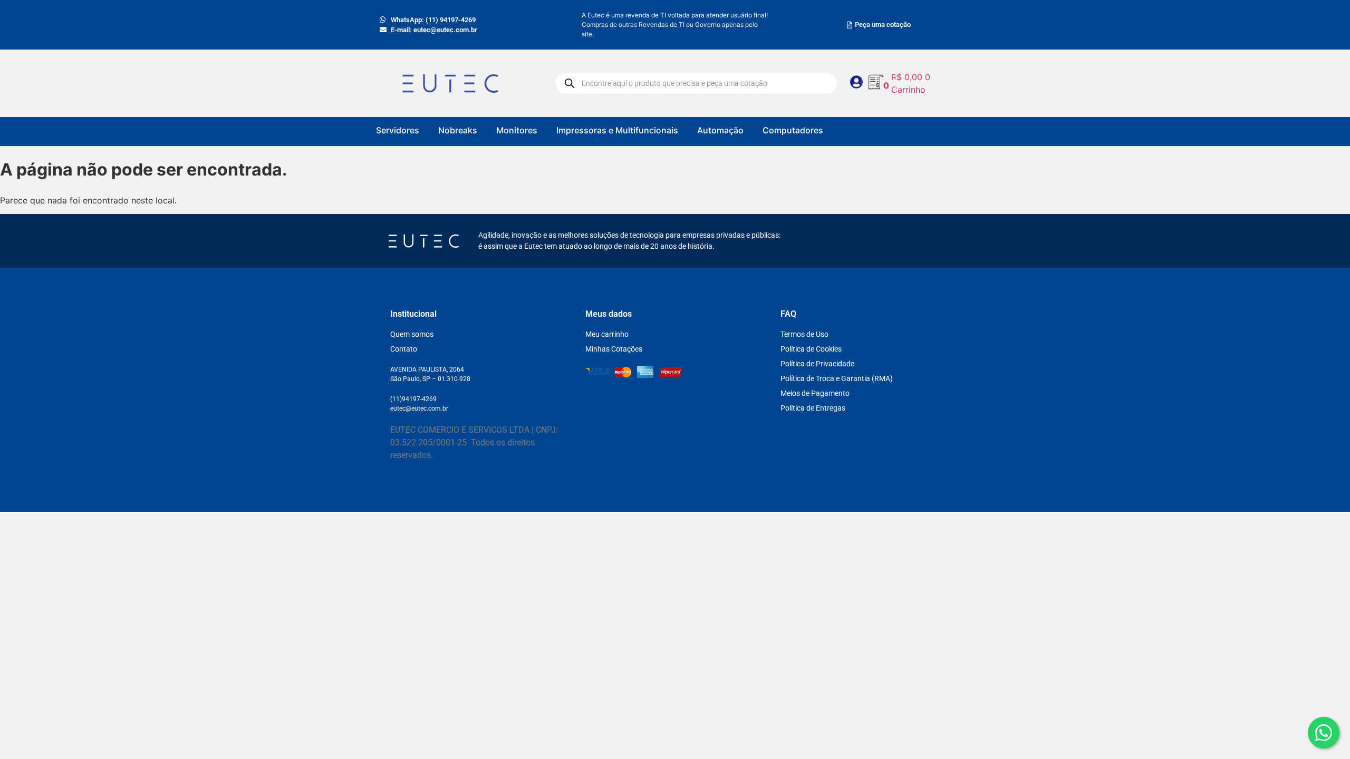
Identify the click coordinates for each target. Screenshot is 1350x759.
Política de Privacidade (817, 363)
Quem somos (411, 334)
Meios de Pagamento (815, 393)
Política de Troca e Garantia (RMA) (836, 378)
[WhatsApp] (1323, 732)
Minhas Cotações (613, 349)
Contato (403, 349)
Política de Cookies (811, 349)
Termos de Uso (804, 334)
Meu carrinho (607, 334)
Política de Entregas (812, 408)
